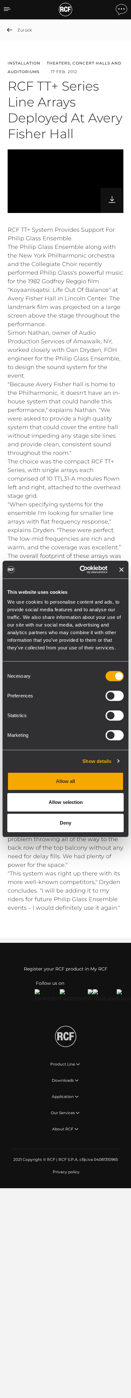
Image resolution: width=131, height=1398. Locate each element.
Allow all (65, 781)
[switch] (115, 696)
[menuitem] (65, 1172)
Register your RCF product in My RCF (65, 969)
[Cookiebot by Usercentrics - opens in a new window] (81, 569)
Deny (65, 823)
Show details (96, 761)
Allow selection (66, 802)
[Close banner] (121, 569)
